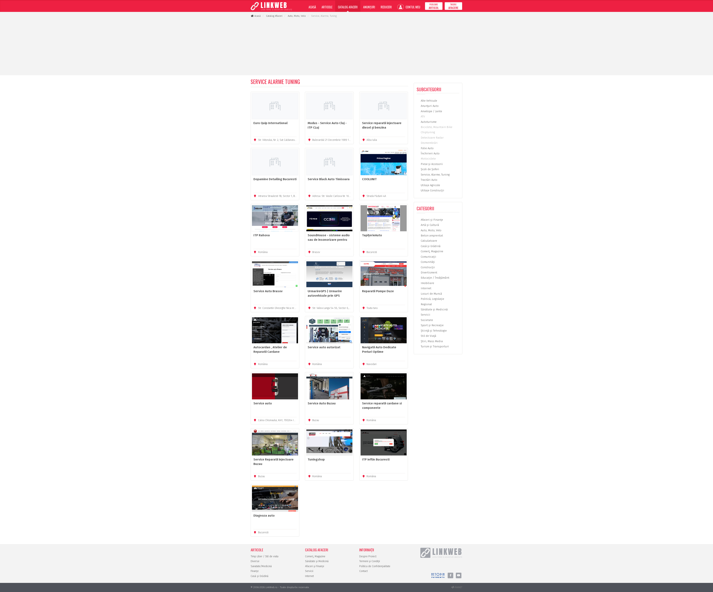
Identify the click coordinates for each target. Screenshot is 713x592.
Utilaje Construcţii (432, 190)
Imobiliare (427, 283)
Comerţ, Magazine (431, 251)
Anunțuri (369, 7)
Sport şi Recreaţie (432, 325)
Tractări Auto (428, 179)
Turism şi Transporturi (434, 346)
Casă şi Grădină (430, 246)
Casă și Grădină (259, 576)
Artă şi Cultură (429, 225)
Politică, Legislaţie (432, 299)
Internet (425, 288)
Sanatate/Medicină (261, 566)
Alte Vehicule (428, 100)
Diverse (255, 561)
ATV (422, 116)
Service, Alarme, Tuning (435, 174)
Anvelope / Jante (431, 111)
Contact (363, 571)
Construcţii (427, 267)
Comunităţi (427, 262)
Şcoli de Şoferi (429, 169)
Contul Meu (412, 7)
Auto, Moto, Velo (430, 230)
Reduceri (386, 7)
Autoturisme (428, 122)
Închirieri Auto (429, 153)
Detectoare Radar (432, 137)
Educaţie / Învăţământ (434, 277)
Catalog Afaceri (348, 7)
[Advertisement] (356, 46)
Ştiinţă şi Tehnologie (433, 330)
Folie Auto (427, 148)
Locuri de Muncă (431, 293)
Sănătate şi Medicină (434, 309)
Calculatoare (428, 240)
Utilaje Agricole (430, 185)
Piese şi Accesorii (431, 164)
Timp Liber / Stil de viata (264, 556)
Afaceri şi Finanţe (431, 219)
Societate (426, 320)
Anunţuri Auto (429, 106)
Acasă (312, 7)
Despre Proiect (367, 556)
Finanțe (255, 571)
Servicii (425, 314)
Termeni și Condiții (369, 561)
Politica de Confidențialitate (374, 566)
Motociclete (428, 158)
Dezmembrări (429, 143)
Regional (426, 304)
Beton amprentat (431, 235)
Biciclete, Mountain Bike (436, 127)
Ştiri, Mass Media (431, 341)
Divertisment (428, 272)
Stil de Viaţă (428, 336)
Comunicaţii (428, 256)
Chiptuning (427, 132)
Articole (327, 7)
